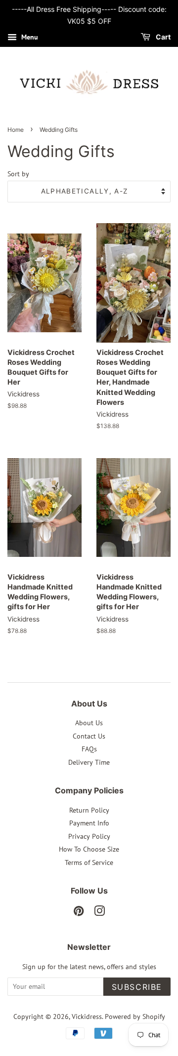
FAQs (89, 748)
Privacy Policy (89, 836)
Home (15, 129)
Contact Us (89, 736)
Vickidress (87, 1016)
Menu (28, 37)
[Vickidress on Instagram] (99, 912)
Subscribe (137, 987)
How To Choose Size (89, 849)
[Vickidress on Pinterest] (78, 912)
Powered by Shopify (135, 1016)
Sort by (18, 173)
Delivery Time (89, 762)
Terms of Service (89, 862)
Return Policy (89, 810)
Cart (162, 37)
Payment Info (89, 823)
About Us (89, 722)
